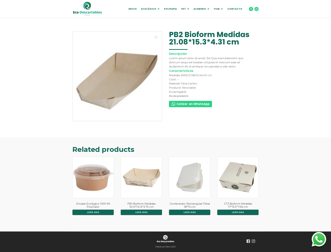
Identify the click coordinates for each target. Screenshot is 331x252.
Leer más (93, 212)
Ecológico (148, 8)
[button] (156, 37)
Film (217, 8)
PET (183, 8)
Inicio (132, 8)
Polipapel (170, 8)
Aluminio (200, 8)
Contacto (234, 8)
